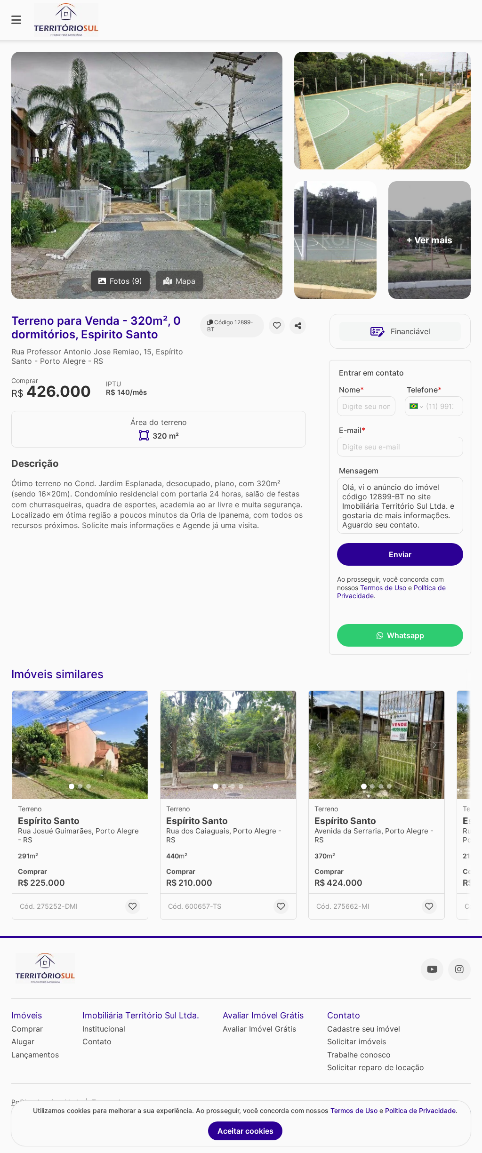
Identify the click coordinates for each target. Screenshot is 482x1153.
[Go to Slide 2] (80, 786)
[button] (80, 745)
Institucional (103, 1028)
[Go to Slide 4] (241, 786)
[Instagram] (459, 969)
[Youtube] (432, 969)
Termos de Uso (383, 588)
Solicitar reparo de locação (375, 1067)
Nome (351, 389)
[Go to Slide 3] (88, 786)
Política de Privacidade (420, 1110)
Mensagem (358, 470)
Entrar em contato (371, 372)
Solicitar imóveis (356, 1041)
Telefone (424, 389)
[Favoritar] (277, 325)
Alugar (22, 1041)
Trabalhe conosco (359, 1054)
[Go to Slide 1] (71, 786)
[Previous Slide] (22, 745)
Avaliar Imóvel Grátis (259, 1028)
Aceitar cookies (245, 1131)
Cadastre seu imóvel (363, 1028)
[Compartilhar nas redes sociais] (297, 325)
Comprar (27, 1028)
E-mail (352, 430)
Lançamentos (35, 1054)
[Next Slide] (138, 745)
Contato (97, 1041)
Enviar (400, 554)
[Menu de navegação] (16, 20)
